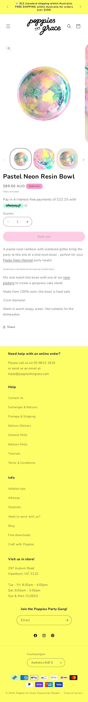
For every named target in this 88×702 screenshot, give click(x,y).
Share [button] (11, 327)
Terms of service (73, 693)
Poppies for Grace (26, 693)
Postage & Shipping (22, 416)
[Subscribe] (66, 620)
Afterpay (14, 498)
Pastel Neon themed (18, 260)
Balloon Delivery (19, 426)
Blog (11, 526)
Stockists (14, 507)
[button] (8, 26)
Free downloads (19, 535)
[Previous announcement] (7, 6)
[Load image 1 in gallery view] (20, 159)
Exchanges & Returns (22, 407)
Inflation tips (17, 489)
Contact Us (16, 398)
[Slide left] (4, 159)
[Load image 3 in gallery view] (67, 159)
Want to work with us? (24, 517)
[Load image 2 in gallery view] (44, 159)
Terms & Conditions (21, 463)
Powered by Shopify (48, 693)
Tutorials (14, 454)
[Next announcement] (80, 6)
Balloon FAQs (17, 444)
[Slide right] (83, 159)
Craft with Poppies (21, 544)
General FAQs (17, 435)
